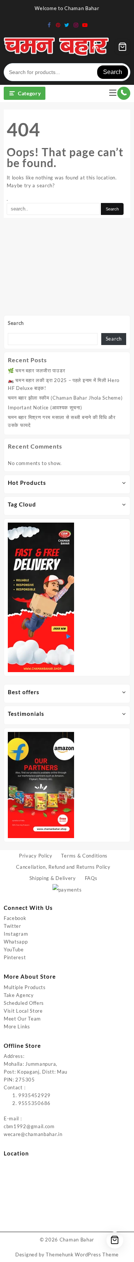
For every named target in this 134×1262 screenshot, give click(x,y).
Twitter (12, 926)
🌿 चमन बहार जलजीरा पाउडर (36, 370)
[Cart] (122, 46)
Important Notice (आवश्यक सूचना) (45, 407)
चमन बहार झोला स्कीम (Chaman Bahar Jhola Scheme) (65, 398)
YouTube (14, 949)
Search (112, 72)
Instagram (16, 934)
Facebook (15, 918)
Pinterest (15, 957)
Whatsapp (16, 942)
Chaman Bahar (77, 1240)
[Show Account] (95, 47)
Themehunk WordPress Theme (82, 1255)
